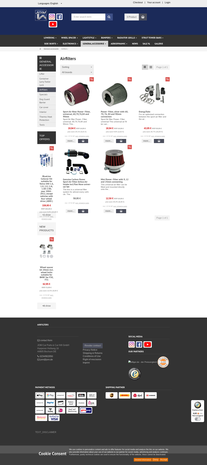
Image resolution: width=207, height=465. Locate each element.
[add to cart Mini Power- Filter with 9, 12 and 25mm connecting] (121, 211)
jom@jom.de (46, 359)
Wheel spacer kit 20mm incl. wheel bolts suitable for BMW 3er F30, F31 (47, 273)
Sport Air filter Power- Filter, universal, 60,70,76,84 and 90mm (76, 114)
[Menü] (202, 401)
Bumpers (106, 37)
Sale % (146, 43)
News (135, 43)
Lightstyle (89, 37)
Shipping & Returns (92, 353)
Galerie (159, 43)
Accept (163, 459)
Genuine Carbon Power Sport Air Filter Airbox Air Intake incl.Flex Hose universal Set (77, 183)
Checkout (138, 2)
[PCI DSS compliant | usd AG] (163, 362)
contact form (46, 340)
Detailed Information (143, 460)
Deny (155, 459)
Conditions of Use (92, 356)
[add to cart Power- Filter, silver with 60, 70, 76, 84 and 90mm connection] (121, 141)
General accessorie (94, 43)
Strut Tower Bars (152, 37)
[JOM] (41, 15)
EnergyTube (144, 111)
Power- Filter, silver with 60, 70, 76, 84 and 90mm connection (114, 114)
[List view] (145, 67)
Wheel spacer (68, 37)
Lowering (49, 37)
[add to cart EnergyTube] (159, 141)
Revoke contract (93, 345)
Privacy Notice (90, 350)
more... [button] (70, 141)
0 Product (131, 17)
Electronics (70, 43)
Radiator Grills (126, 37)
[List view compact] (151, 67)
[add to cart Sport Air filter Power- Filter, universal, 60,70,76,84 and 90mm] (83, 141)
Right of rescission (92, 359)
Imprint (86, 362)
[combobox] (50, 3)
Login (167, 2)
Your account (153, 2)
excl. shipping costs (82, 136)
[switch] (198, 419)
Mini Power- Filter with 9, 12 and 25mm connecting (114, 180)
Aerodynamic (118, 43)
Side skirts (50, 43)
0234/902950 (46, 356)
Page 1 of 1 (162, 67)
